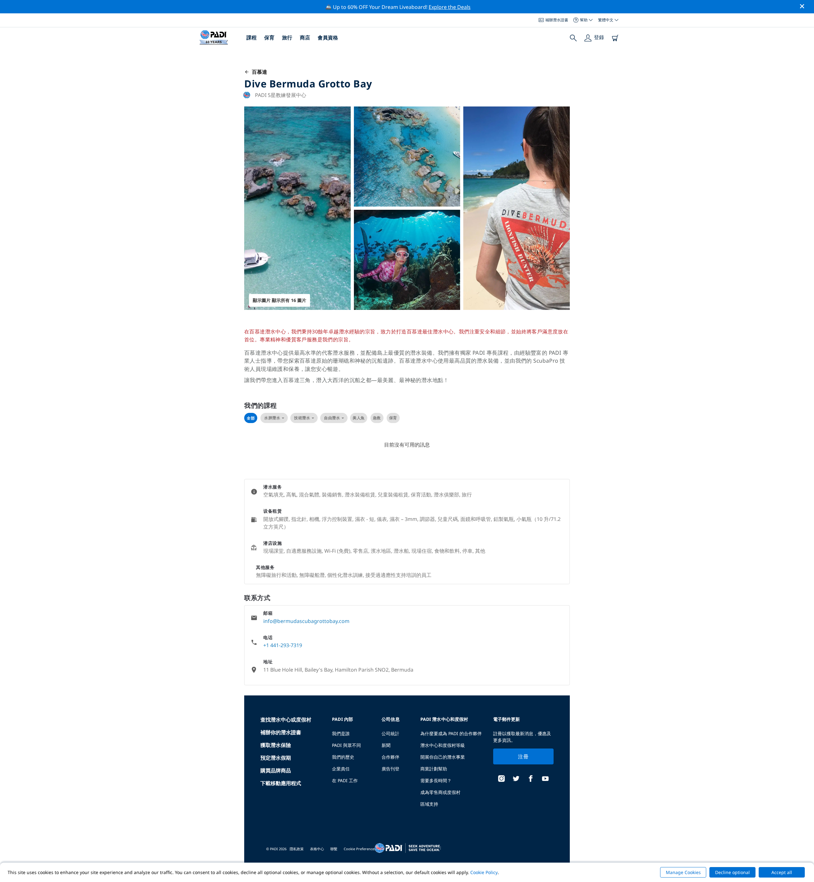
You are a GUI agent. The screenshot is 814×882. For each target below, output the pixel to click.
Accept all (781, 872)
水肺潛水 (272, 417)
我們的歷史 (343, 757)
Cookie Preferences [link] (360, 848)
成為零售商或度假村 (440, 792)
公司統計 (390, 733)
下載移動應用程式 (280, 783)
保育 (269, 37)
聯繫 (333, 848)
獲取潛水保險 (275, 745)
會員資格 (328, 37)
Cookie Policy (484, 872)
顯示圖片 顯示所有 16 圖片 (279, 300)
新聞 (386, 745)
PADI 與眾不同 (346, 745)
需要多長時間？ (436, 780)
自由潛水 (332, 417)
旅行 (287, 37)
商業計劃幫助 (433, 769)
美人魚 (359, 417)
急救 (377, 417)
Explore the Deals (450, 6)
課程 (251, 37)
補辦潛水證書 (556, 20)
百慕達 (258, 71)
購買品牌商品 (275, 770)
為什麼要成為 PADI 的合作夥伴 (451, 733)
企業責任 (341, 769)
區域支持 (429, 804)
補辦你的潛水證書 (280, 732)
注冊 (523, 756)
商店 (305, 37)
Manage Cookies (683, 872)
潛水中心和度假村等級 (442, 745)
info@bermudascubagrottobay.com (306, 621)
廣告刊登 (390, 769)
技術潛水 (302, 417)
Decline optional (732, 872)
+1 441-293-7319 (282, 645)
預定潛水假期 (275, 757)
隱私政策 (297, 848)
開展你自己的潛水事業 (442, 757)
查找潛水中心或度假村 (285, 719)
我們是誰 (341, 733)
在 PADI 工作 (345, 780)
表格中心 (317, 848)
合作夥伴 (390, 757)
